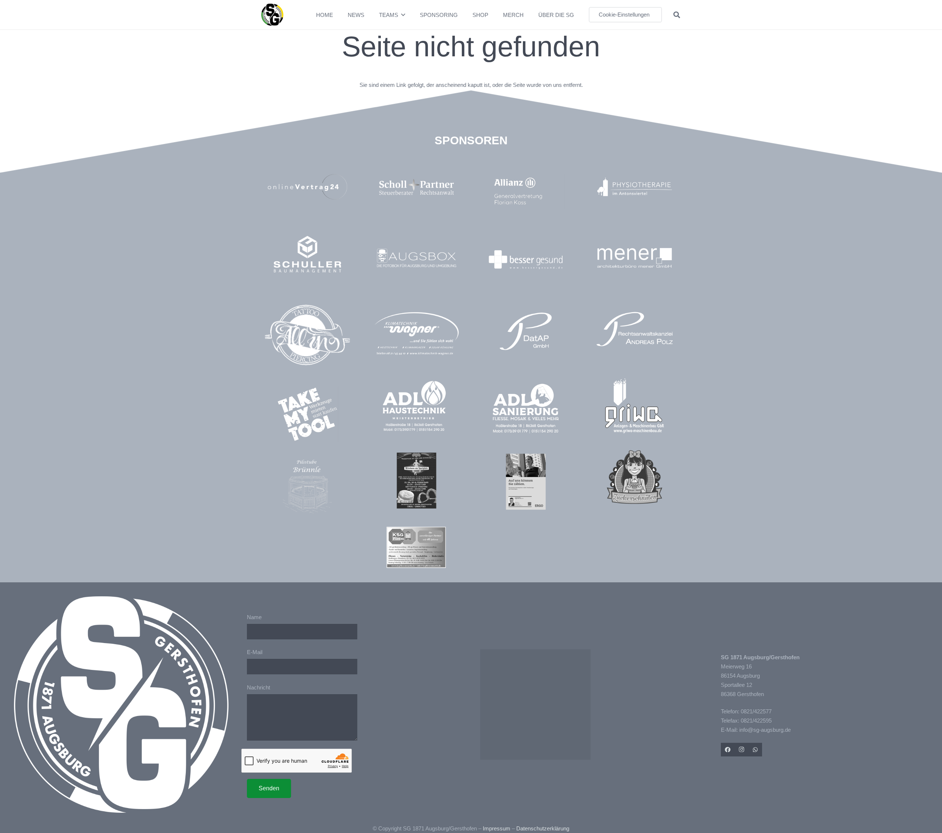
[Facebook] (728, 750)
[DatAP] (525, 331)
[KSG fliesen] (416, 547)
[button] (403, 14)
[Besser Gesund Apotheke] (525, 260)
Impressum (496, 828)
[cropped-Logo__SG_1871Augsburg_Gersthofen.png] (272, 15)
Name (254, 617)
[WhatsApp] (755, 750)
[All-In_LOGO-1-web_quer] (307, 337)
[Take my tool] (307, 414)
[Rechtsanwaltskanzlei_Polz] (634, 329)
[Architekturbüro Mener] (634, 258)
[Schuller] (307, 254)
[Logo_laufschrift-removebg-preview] (416, 334)
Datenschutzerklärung (542, 828)
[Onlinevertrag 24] (307, 187)
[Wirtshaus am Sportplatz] (416, 480)
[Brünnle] (307, 486)
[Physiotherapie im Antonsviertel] (634, 187)
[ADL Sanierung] (525, 408)
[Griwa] (634, 406)
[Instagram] (741, 750)
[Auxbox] (416, 258)
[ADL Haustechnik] (416, 407)
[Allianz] (529, 191)
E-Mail (254, 652)
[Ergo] (525, 481)
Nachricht (258, 687)
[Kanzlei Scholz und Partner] (416, 187)
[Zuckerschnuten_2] (634, 477)
